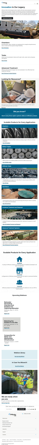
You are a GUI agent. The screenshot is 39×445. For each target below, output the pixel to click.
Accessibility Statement (27, 439)
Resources (4, 107)
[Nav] (37, 3)
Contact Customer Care (6, 424)
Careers (4, 434)
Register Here (6, 313)
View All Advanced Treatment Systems (9, 73)
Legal (8, 439)
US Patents (4, 439)
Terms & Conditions (13, 439)
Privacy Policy (19, 439)
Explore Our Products (7, 18)
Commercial (19, 274)
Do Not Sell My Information (18, 441)
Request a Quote (5, 421)
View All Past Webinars (19, 366)
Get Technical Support (6, 426)
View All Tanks (4, 60)
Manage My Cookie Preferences (7, 441)
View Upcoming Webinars (19, 356)
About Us (4, 429)
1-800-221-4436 (27, 413)
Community (19, 286)
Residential (19, 263)
